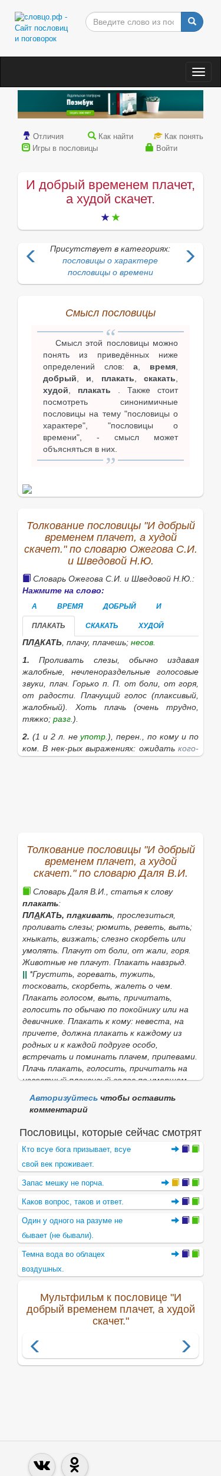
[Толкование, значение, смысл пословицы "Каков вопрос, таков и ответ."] (185, 1201)
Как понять (183, 136)
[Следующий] (186, 1348)
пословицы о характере (110, 260)
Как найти (115, 136)
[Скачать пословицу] (110, 489)
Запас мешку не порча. (63, 1182)
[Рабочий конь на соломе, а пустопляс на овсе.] (190, 258)
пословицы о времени (110, 272)
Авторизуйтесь (63, 1097)
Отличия (48, 136)
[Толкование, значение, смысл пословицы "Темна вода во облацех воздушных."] (185, 1254)
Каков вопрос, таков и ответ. (73, 1201)
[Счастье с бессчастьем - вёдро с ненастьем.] (31, 258)
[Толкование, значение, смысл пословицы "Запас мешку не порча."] (180, 1182)
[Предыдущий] (35, 1348)
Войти (166, 148)
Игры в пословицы (65, 148)
